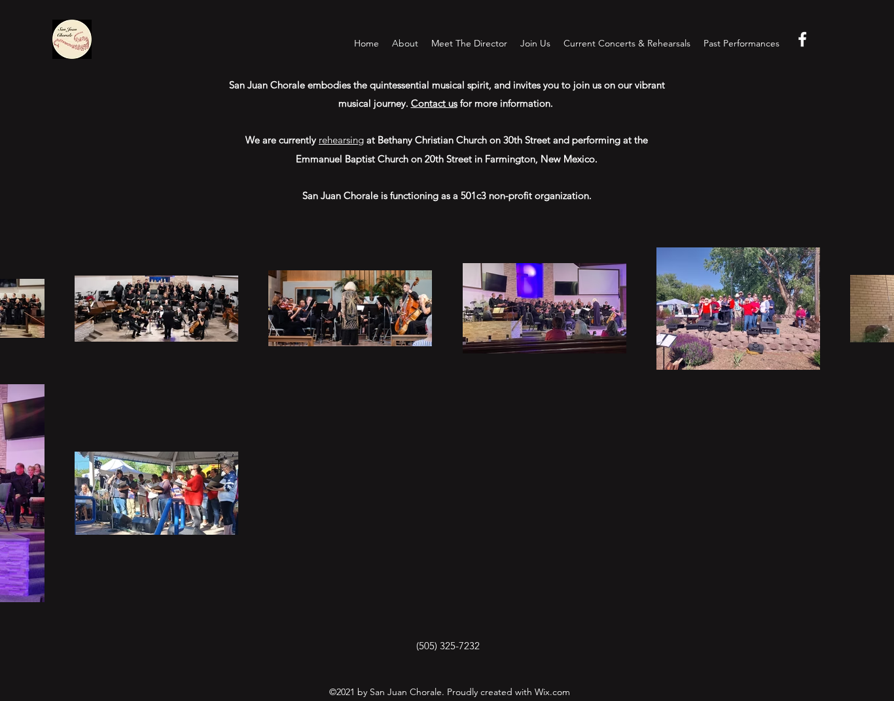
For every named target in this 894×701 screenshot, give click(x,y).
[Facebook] (802, 39)
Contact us (434, 103)
